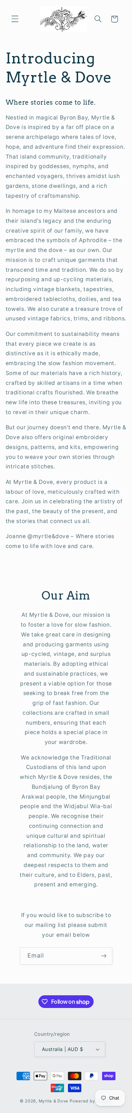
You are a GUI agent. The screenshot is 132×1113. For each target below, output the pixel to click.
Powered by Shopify (91, 1101)
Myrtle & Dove (54, 1101)
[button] (15, 19)
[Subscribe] (104, 956)
